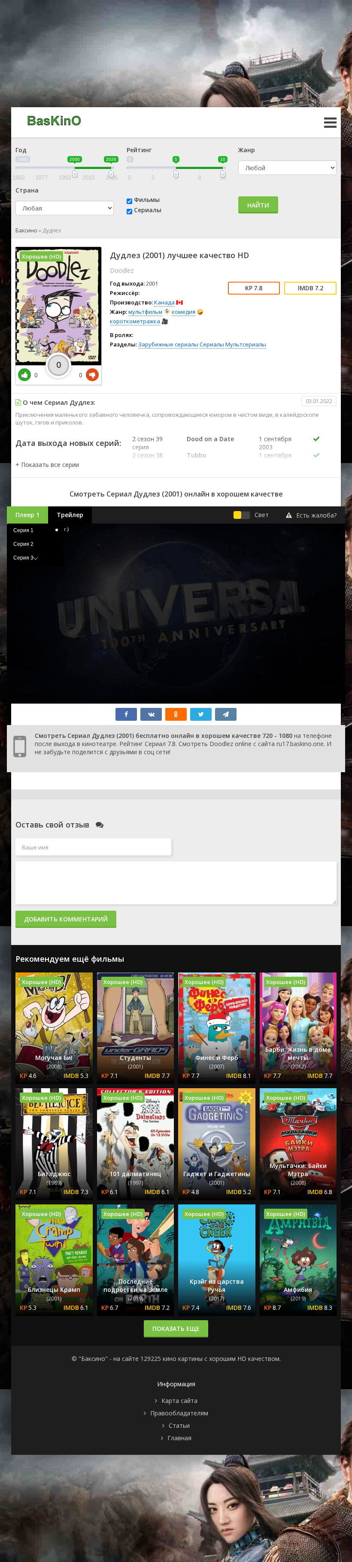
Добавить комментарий (66, 919)
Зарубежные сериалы (168, 344)
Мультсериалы (245, 344)
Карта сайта (179, 1400)
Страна (27, 190)
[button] (47, 464)
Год (21, 150)
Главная (179, 1438)
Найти (258, 205)
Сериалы (147, 210)
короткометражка (135, 321)
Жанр (246, 150)
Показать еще (176, 1328)
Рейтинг (139, 150)
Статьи (179, 1425)
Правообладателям (179, 1413)
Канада (164, 302)
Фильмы (147, 200)
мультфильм (145, 312)
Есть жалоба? (316, 515)
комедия (183, 312)
